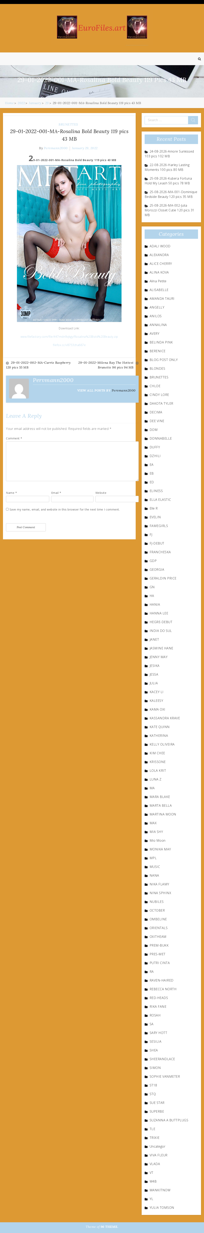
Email (56, 493)
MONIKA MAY (160, 849)
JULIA (154, 683)
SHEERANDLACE (162, 1059)
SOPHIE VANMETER (165, 1076)
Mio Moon (158, 840)
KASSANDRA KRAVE (165, 718)
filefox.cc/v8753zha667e (69, 345)
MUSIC (155, 867)
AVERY (155, 333)
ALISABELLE (159, 290)
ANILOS (156, 316)
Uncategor (158, 1146)
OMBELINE (158, 919)
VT (151, 1172)
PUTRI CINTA (160, 963)
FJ (151, 534)
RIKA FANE (158, 1006)
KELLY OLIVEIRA (162, 744)
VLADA (155, 1164)
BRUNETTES (68, 124)
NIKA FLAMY (159, 884)
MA (152, 788)
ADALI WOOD (160, 246)
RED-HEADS (159, 998)
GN (152, 587)
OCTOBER (157, 910)
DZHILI (155, 456)
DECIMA (156, 412)
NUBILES (157, 901)
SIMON (155, 1068)
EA (152, 464)
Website (101, 493)
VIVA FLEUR (159, 1155)
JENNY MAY (159, 657)
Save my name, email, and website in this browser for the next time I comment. (65, 509)
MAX (153, 823)
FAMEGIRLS (159, 526)
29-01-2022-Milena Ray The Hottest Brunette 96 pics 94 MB (106, 365)
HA (152, 596)
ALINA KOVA (159, 272)
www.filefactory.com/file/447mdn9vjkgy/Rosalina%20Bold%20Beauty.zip (69, 336)
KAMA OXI (157, 709)
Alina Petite (158, 281)
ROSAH (155, 1015)
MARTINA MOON (163, 814)
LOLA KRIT (158, 770)
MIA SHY (156, 832)
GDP (153, 561)
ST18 (153, 1085)
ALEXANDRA (159, 255)
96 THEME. (110, 1227)
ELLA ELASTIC (160, 499)
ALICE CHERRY (161, 263)
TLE (152, 1129)
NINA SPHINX (160, 893)
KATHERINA (159, 735)
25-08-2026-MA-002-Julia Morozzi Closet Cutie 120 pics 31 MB (169, 210)
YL (151, 1199)
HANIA (155, 604)
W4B (153, 1181)
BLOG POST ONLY (164, 360)
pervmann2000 (56, 148)
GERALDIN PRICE (163, 578)
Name (11, 493)
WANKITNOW (160, 1190)
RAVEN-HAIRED (162, 980)
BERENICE (158, 351)
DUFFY (155, 447)
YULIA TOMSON (162, 1207)
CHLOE (155, 386)
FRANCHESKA (160, 552)
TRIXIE (155, 1137)
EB (152, 473)
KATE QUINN (160, 727)
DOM (154, 429)
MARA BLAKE (160, 797)
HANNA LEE (159, 613)
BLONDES (157, 368)
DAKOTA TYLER (161, 403)
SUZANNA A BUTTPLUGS (169, 1120)
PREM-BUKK (159, 945)
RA (152, 971)
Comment (14, 438)
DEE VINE (157, 421)
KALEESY (156, 700)
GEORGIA (157, 569)
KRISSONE (158, 762)
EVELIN (155, 517)
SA (152, 1024)
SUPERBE (157, 1111)
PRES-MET (158, 954)
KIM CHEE (157, 753)
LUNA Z (156, 779)
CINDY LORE (159, 395)
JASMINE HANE (161, 648)
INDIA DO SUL (161, 631)
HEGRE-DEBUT (161, 622)
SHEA (154, 1050)
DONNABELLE (161, 438)
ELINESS (156, 491)
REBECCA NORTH (163, 989)
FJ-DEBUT (157, 543)
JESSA (154, 674)
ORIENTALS (159, 928)
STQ (153, 1094)
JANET (154, 639)
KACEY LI (157, 692)
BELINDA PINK (161, 342)
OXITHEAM (158, 936)
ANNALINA (158, 325)
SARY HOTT (158, 1033)
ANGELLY (157, 307)
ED (152, 482)
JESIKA (155, 665)
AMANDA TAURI (162, 298)
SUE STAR (157, 1103)
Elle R (154, 508)
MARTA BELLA (161, 805)
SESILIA (156, 1041)
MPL (153, 858)
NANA (154, 875)
